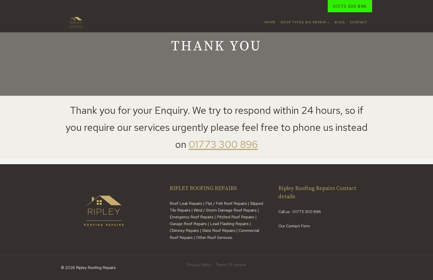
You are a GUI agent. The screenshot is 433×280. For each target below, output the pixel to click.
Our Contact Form (294, 226)
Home (270, 22)
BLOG (340, 22)
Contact (358, 22)
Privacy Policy (199, 264)
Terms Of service (231, 264)
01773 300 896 (350, 6)
